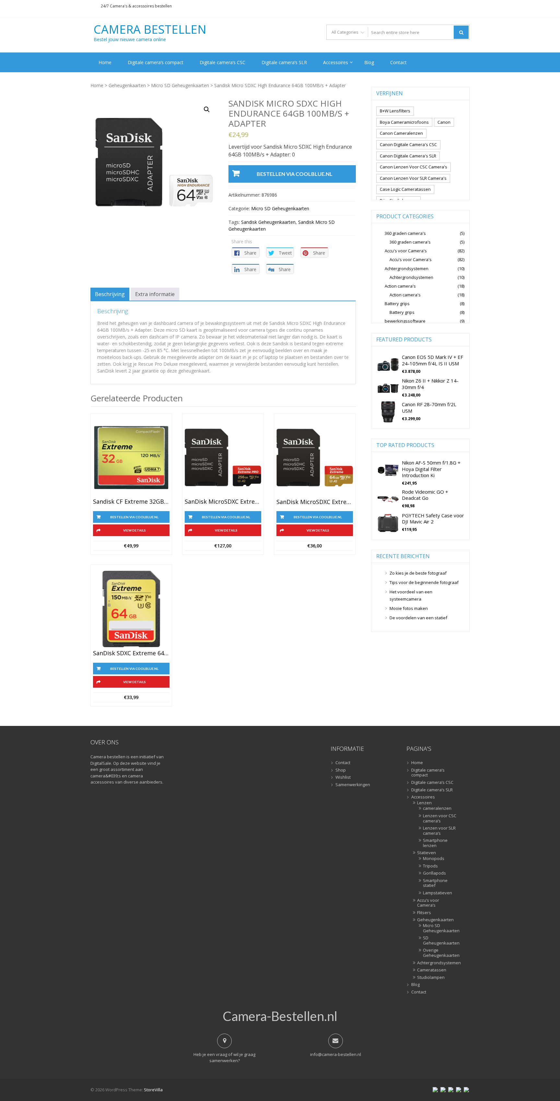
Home (105, 62)
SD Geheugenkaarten (440, 940)
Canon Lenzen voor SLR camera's (413, 178)
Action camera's (400, 286)
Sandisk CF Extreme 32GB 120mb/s (131, 501)
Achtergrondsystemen (406, 268)
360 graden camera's (405, 233)
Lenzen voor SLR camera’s (439, 831)
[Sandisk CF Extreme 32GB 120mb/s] (131, 457)
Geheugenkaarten (127, 85)
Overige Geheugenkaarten (440, 953)
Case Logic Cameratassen (405, 189)
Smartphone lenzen (435, 843)
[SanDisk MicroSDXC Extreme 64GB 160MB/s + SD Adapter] (314, 457)
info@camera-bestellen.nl (335, 1054)
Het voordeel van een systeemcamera (411, 595)
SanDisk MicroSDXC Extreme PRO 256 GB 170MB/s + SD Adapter (223, 501)
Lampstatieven (437, 893)
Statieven (426, 852)
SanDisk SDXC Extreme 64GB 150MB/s (131, 653)
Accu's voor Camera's (406, 251)
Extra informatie (155, 294)
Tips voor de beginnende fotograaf (424, 582)
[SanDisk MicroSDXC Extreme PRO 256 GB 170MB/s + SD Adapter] (223, 457)
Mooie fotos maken (409, 608)
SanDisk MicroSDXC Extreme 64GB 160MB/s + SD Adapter (314, 502)
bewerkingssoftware (405, 321)
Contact (398, 62)
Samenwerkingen (352, 784)
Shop (340, 770)
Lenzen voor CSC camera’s (439, 818)
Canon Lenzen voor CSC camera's (413, 167)
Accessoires (335, 62)
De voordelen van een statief (418, 618)
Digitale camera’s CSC (222, 62)
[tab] (109, 294)
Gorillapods (434, 873)
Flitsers (424, 912)
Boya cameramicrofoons (404, 122)
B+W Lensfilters (395, 111)
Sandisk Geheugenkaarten (268, 222)
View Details (134, 530)
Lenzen (424, 803)
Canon (444, 122)
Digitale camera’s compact (155, 62)
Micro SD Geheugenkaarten (180, 85)
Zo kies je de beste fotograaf (418, 573)
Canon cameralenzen (401, 133)
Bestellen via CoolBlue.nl (294, 174)
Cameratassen (431, 970)
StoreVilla (153, 1090)
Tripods (430, 866)
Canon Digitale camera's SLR (408, 156)
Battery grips (397, 303)
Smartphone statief (435, 883)
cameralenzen (437, 808)
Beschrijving (110, 294)
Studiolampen (431, 977)
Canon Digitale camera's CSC (408, 144)
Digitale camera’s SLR (284, 62)
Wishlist (343, 777)
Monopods (433, 858)
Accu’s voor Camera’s (428, 903)
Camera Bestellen (150, 29)
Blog (369, 62)
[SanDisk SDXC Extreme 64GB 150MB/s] (131, 609)
